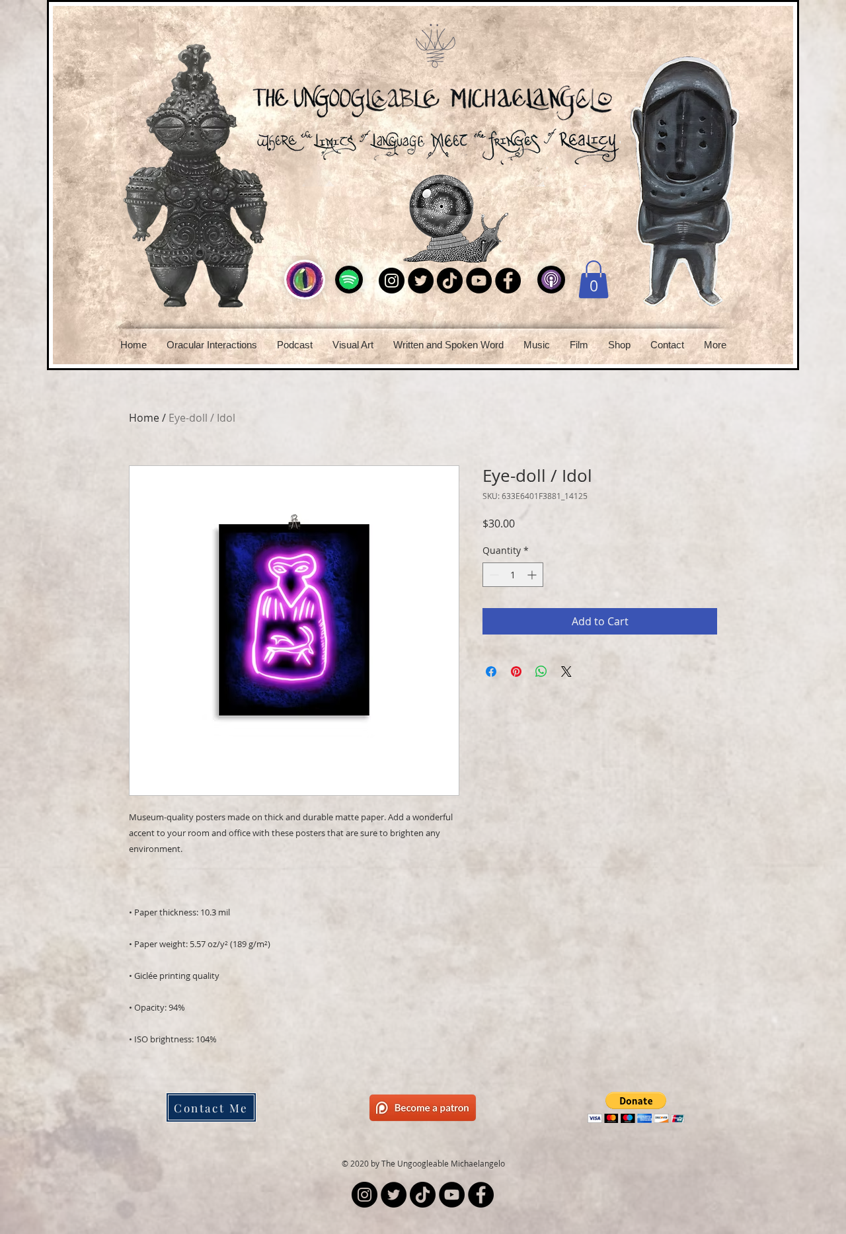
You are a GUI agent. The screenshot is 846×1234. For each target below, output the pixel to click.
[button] (295, 344)
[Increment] (533, 574)
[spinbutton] (513, 574)
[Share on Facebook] (491, 671)
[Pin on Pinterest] (516, 671)
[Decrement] (492, 574)
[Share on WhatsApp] (541, 671)
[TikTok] (450, 280)
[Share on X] (566, 671)
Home (144, 417)
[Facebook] (508, 280)
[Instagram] (391, 280)
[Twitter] (421, 280)
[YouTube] (479, 280)
